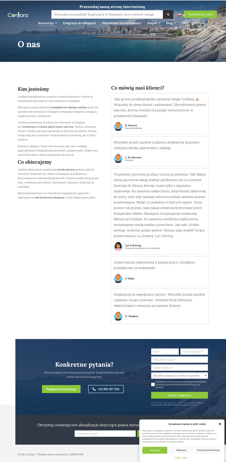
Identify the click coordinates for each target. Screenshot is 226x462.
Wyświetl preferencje (208, 450)
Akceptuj (155, 450)
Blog (169, 23)
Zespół (152, 23)
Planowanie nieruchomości (121, 23)
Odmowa (181, 450)
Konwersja (46, 23)
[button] (219, 423)
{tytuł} (177, 457)
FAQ (185, 23)
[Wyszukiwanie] (168, 14)
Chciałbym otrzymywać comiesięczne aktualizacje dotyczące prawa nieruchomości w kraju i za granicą (181, 384)
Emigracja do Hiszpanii (79, 23)
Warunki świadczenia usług (175, 405)
